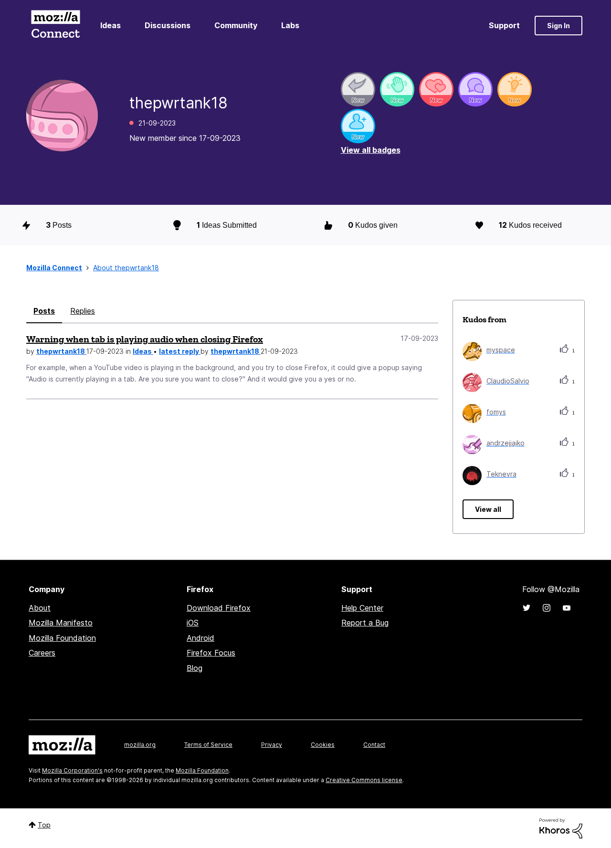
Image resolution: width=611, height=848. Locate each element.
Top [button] (44, 825)
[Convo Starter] (475, 89)
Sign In (558, 25)
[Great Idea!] (514, 89)
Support (504, 25)
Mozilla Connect (55, 25)
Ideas (110, 25)
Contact (374, 744)
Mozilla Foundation (62, 638)
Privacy (271, 744)
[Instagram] (546, 608)
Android (200, 638)
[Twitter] (526, 608)
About (40, 608)
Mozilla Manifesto (61, 622)
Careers (42, 652)
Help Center (362, 608)
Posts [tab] (44, 311)
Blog (194, 668)
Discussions (167, 25)
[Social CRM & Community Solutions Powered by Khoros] (560, 828)
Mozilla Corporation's (72, 770)
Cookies (323, 744)
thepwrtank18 (61, 351)
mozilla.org (140, 744)
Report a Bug (365, 622)
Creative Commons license (364, 780)
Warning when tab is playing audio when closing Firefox (144, 339)
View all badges (370, 150)
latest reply (179, 351)
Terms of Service (208, 744)
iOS (193, 622)
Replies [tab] (82, 311)
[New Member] (358, 126)
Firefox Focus (211, 652)
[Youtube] (566, 608)
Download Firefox (219, 608)
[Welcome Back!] (397, 89)
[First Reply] (358, 89)
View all (488, 509)
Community (235, 25)
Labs (290, 25)
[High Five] (436, 89)
